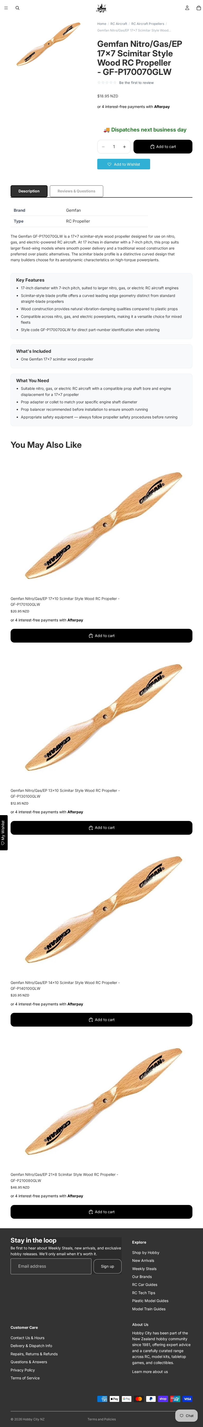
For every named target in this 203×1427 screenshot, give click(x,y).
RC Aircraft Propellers (147, 24)
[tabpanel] (101, 315)
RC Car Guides (144, 1284)
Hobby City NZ (34, 1419)
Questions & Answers (29, 1362)
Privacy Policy (23, 1369)
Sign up (107, 1266)
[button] (123, 164)
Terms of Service (25, 1378)
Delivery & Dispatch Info (31, 1345)
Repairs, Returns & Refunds (34, 1354)
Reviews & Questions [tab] (76, 191)
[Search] (17, 8)
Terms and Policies (101, 1419)
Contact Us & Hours (27, 1337)
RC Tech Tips (143, 1292)
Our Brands (142, 1276)
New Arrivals (143, 1260)
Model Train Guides (148, 1308)
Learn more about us (150, 1371)
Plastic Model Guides (150, 1300)
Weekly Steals (144, 1268)
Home (101, 24)
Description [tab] (29, 191)
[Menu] (6, 8)
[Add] (184, 584)
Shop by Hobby (145, 1252)
